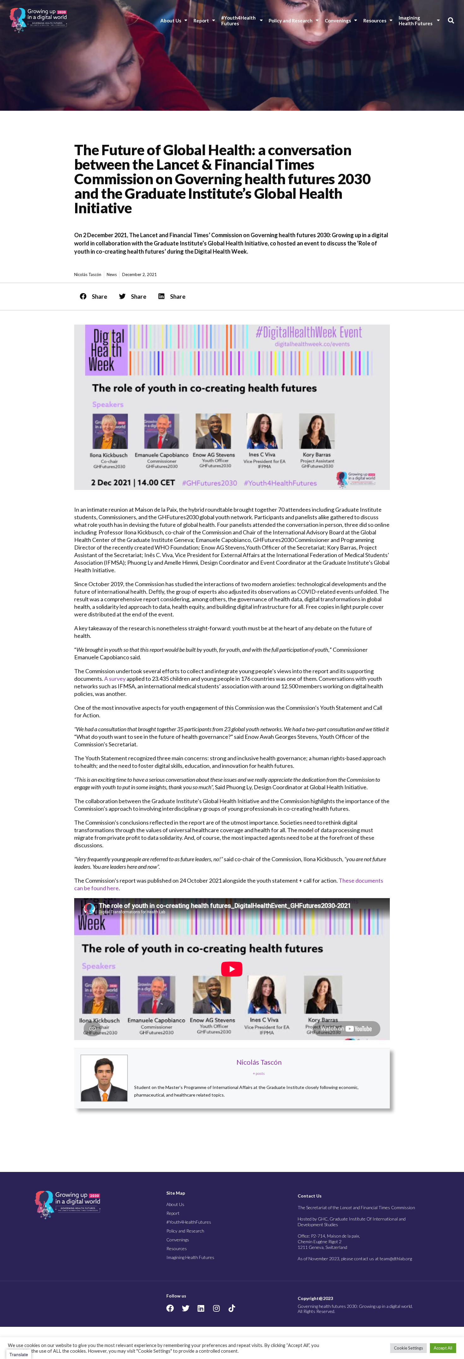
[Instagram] (216, 1308)
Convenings (338, 20)
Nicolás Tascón (259, 1062)
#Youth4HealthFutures (188, 1222)
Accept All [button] (443, 1347)
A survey (115, 678)
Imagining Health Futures (415, 20)
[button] (450, 20)
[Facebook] (170, 1308)
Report (201, 20)
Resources (374, 20)
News (112, 274)
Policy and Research (290, 20)
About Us (170, 20)
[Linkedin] (201, 1308)
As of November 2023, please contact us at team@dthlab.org (355, 1258)
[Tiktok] (232, 1308)
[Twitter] (185, 1308)
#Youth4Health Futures (239, 20)
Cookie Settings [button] (408, 1347)
